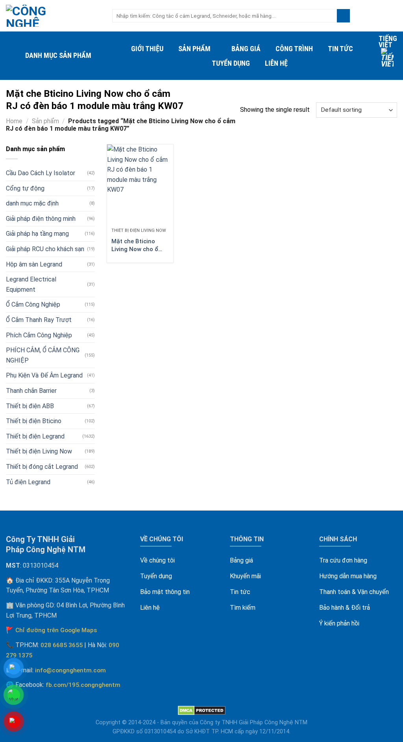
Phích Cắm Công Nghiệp (39, 335)
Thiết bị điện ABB (30, 406)
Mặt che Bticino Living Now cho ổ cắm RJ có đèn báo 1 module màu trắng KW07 (139, 245)
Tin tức (340, 48)
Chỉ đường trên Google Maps (56, 630)
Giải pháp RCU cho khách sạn (45, 249)
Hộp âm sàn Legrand (34, 264)
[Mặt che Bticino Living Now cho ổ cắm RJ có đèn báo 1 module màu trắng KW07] (140, 184)
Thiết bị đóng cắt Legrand (42, 466)
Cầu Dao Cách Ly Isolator (40, 173)
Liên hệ (276, 63)
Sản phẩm (194, 48)
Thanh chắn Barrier (31, 390)
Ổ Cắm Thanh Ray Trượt (39, 320)
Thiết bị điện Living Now (39, 451)
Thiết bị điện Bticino (33, 421)
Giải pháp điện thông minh (41, 218)
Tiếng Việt (388, 41)
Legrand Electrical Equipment (31, 284)
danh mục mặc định (32, 203)
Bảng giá (246, 48)
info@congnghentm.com (70, 670)
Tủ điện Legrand (28, 482)
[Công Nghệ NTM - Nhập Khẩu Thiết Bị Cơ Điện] (53, 15)
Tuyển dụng (231, 63)
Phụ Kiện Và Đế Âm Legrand (44, 375)
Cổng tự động (25, 188)
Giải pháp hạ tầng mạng (37, 233)
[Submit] (343, 15)
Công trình (294, 48)
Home (14, 121)
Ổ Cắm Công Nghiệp (33, 304)
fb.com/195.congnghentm (83, 684)
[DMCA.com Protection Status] (202, 710)
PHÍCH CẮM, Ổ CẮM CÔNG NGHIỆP (42, 355)
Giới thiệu (147, 48)
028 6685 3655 (62, 645)
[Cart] (393, 15)
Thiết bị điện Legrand (35, 436)
